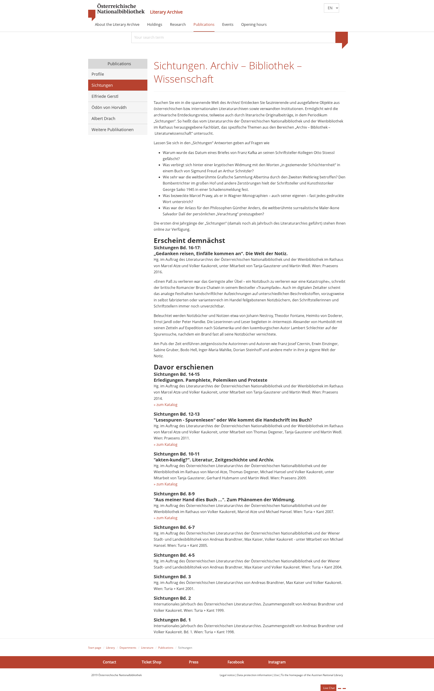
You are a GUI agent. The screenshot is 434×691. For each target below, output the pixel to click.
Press (193, 662)
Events (228, 24)
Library (110, 648)
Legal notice (227, 675)
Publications (204, 24)
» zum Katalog (165, 404)
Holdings (154, 24)
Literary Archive (166, 12)
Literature (147, 648)
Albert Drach (103, 118)
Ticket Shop (151, 662)
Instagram (277, 662)
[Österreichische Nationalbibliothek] (116, 12)
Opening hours (254, 24)
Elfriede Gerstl (105, 96)
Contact (109, 662)
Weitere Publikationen (113, 129)
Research (178, 24)
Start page (94, 648)
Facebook (236, 662)
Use (276, 675)
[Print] (339, 688)
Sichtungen (102, 85)
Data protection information (254, 675)
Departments (128, 648)
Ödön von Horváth (109, 107)
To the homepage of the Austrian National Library (312, 675)
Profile (98, 74)
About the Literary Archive (117, 24)
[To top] (344, 688)
